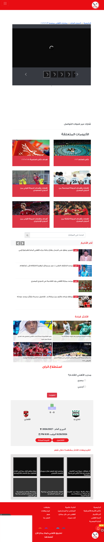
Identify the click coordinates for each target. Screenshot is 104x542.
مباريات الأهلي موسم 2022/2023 (54, 23)
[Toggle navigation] (5, 3)
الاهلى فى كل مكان (66, 514)
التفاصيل (60, 440)
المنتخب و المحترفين (66, 511)
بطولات (47, 507)
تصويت (52, 395)
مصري (80, 380)
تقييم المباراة (43, 440)
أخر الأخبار (97, 514)
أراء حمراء (71, 518)
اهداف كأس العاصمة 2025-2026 (35, 159)
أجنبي (81, 387)
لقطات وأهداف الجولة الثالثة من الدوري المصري (75, 220)
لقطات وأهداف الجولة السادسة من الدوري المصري (74, 189)
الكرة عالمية (70, 507)
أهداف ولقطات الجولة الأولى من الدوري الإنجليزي (34, 220)
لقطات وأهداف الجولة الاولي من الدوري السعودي (34, 189)
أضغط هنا (48, 537)
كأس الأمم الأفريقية (92, 511)
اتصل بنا (46, 518)
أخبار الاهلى (96, 518)
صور (48, 514)
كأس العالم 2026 (82, 159)
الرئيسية (87, 23)
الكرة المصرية (95, 521)
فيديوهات (45, 511)
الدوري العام (75, 23)
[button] (18, 243)
